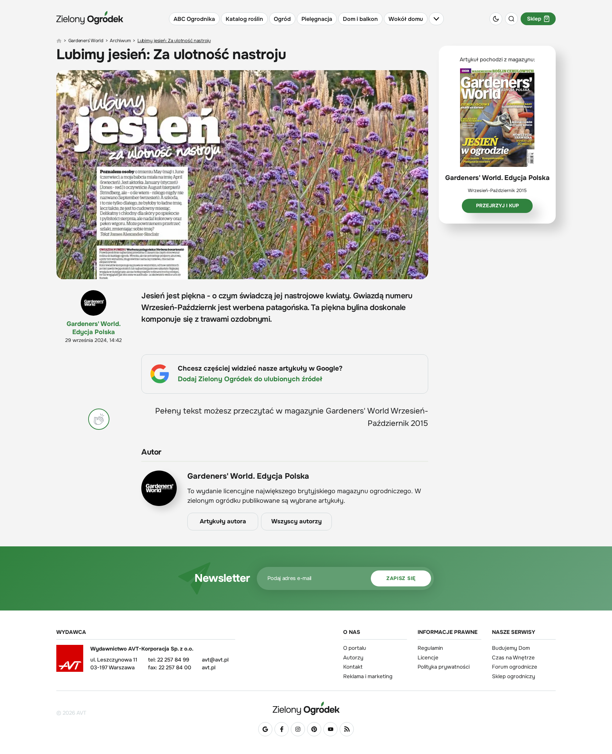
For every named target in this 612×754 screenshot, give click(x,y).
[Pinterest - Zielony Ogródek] (314, 729)
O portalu (354, 648)
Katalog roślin (244, 19)
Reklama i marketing (367, 676)
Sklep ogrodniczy (513, 676)
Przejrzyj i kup (497, 205)
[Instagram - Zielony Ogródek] (298, 729)
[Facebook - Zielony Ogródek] (281, 729)
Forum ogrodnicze (514, 666)
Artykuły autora (223, 521)
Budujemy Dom (511, 648)
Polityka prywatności (444, 666)
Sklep (534, 18)
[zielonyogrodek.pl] (59, 41)
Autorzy (353, 657)
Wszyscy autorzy (296, 521)
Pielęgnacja (316, 19)
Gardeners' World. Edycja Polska (94, 328)
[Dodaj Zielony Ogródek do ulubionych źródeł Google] (265, 729)
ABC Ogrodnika (194, 19)
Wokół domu (406, 19)
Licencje (428, 657)
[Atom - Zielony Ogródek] (347, 729)
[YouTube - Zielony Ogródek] (330, 729)
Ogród (282, 19)
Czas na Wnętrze (513, 657)
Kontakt (353, 666)
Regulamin (430, 648)
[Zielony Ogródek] (306, 708)
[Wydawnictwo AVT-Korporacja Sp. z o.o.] (69, 661)
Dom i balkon (360, 19)
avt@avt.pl (215, 659)
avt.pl (208, 667)
